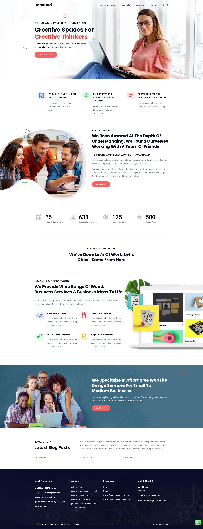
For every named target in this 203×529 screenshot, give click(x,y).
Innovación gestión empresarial (83, 491)
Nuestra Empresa (108, 5)
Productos (140, 5)
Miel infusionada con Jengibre (116, 499)
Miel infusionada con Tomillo (116, 495)
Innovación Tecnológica (79, 495)
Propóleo (107, 491)
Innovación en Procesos (79, 499)
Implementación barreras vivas (82, 503)
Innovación (125, 5)
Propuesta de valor (77, 507)
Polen (105, 487)
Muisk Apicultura (76, 487)
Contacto (154, 5)
